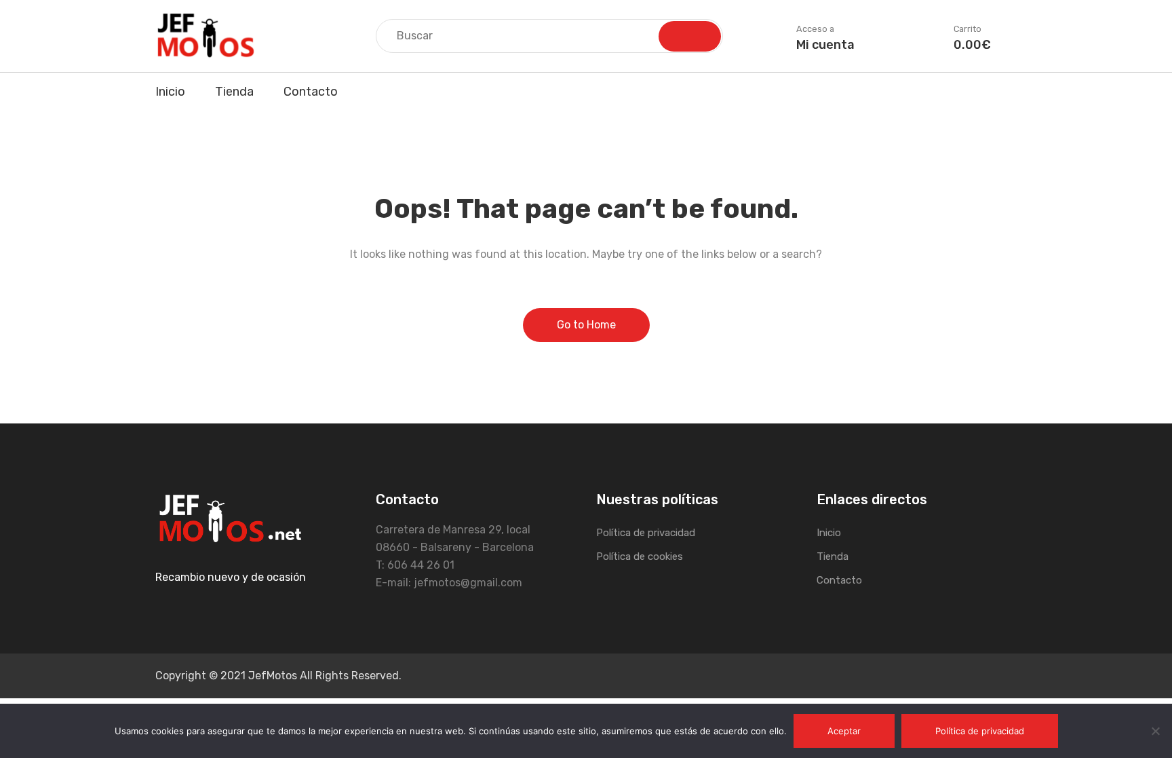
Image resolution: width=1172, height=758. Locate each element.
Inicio (170, 91)
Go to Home (586, 324)
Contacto (311, 91)
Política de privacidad (645, 533)
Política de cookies (639, 556)
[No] (1155, 731)
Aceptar (844, 730)
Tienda (234, 91)
